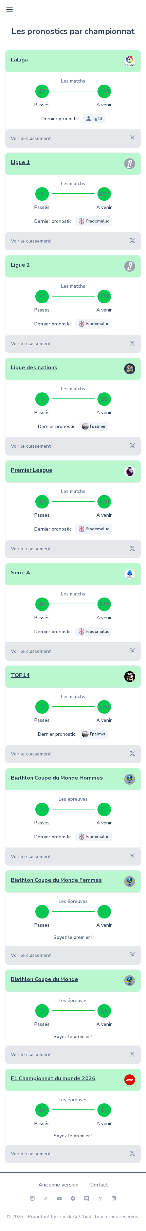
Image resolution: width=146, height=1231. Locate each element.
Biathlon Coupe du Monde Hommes (57, 778)
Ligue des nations (34, 367)
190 (104, 707)
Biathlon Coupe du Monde (44, 979)
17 (42, 91)
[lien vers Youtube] (59, 1198)
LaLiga (19, 60)
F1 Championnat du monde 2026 (53, 1078)
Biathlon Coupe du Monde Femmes (56, 880)
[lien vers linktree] (100, 1198)
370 (104, 501)
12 (104, 399)
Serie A (20, 572)
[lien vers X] (46, 1198)
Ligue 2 (20, 265)
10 (42, 501)
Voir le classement (31, 138)
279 (104, 296)
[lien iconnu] (114, 1198)
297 (104, 194)
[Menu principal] (9, 9)
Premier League (31, 470)
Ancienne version (58, 1185)
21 (104, 809)
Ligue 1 (20, 162)
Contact (98, 1185)
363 (104, 91)
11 (104, 1110)
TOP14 (20, 675)
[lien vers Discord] (87, 1198)
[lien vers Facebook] (73, 1198)
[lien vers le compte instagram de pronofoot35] (32, 1198)
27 (42, 296)
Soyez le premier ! (73, 937)
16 (104, 1011)
